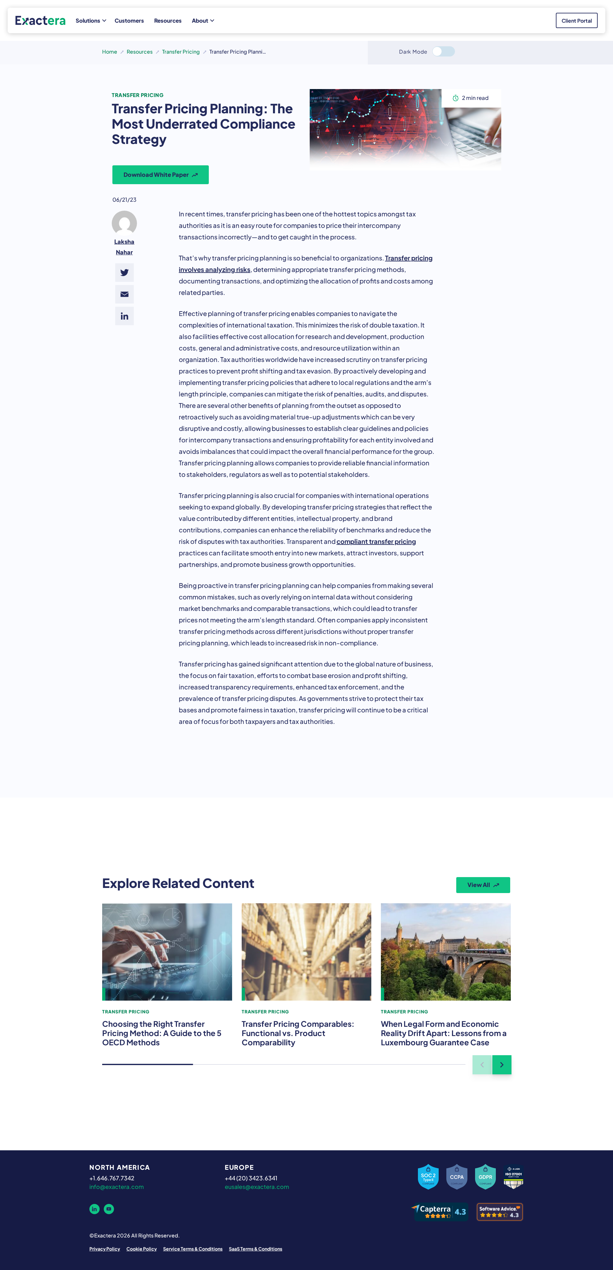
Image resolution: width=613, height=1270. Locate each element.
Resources (140, 51)
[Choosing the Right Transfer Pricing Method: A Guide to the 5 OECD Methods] (167, 952)
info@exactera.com (116, 1186)
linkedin (94, 1209)
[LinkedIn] (124, 316)
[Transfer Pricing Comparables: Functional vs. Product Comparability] (307, 952)
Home (109, 51)
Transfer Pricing (181, 51)
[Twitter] (124, 272)
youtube (109, 1209)
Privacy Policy (104, 1248)
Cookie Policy (141, 1248)
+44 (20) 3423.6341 (251, 1177)
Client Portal (577, 20)
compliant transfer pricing (376, 541)
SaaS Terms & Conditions (255, 1248)
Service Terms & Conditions (193, 1248)
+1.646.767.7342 (111, 1177)
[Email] (124, 294)
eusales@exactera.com (257, 1186)
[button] (501, 1064)
